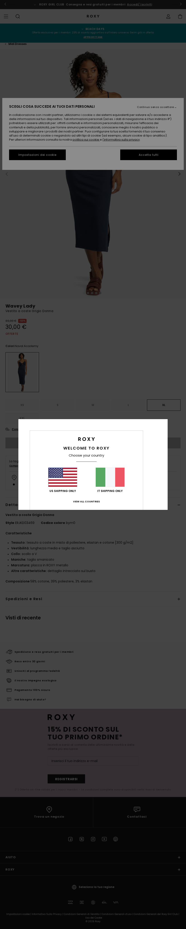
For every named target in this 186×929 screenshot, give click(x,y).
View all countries (86, 501)
